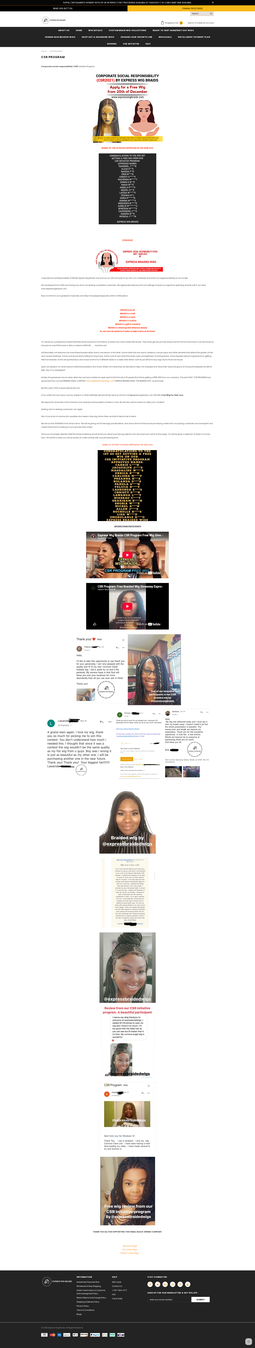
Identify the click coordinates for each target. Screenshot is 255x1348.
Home (43, 51)
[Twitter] (157, 1284)
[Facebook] (150, 1284)
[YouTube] (187, 1284)
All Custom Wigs (129, 1249)
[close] (212, 2)
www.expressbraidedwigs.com (100, 381)
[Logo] (53, 20)
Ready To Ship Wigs (130, 1253)
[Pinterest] (180, 1284)
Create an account (205, 23)
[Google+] (165, 1284)
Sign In (191, 23)
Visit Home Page (129, 1246)
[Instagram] (172, 1284)
